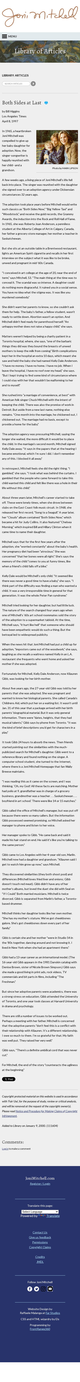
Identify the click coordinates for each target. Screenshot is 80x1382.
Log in (5, 1148)
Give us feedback (40, 1237)
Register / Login (40, 1183)
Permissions (40, 1242)
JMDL (40, 1261)
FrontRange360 (40, 1329)
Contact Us (40, 1232)
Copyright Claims (40, 1247)
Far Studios (53, 1313)
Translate (53, 1216)
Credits (40, 1257)
